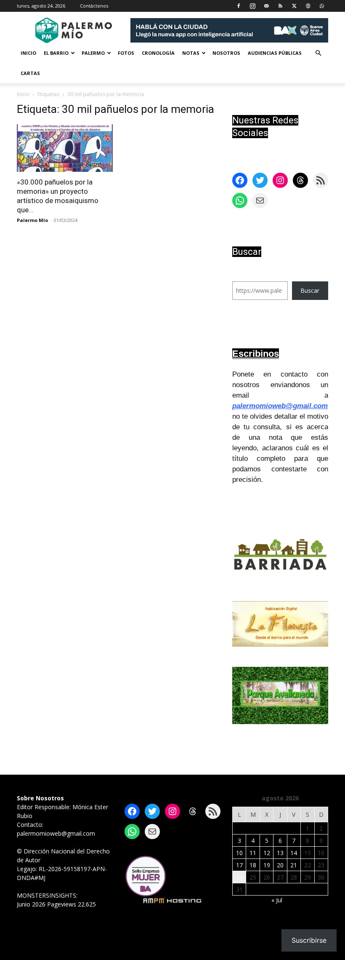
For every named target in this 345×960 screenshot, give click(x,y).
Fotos (126, 53)
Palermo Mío (32, 220)
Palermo (93, 53)
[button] (318, 53)
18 (252, 865)
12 (266, 853)
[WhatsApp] (322, 6)
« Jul (276, 900)
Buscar (309, 290)
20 (280, 865)
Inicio (28, 53)
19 (266, 865)
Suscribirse (309, 940)
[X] (294, 6)
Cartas (30, 73)
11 (252, 853)
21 (293, 865)
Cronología (158, 53)
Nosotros (226, 53)
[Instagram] (252, 6)
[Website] (308, 6)
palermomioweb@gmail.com (280, 406)
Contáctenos (94, 6)
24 (239, 877)
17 (239, 865)
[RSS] (280, 6)
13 (280, 853)
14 (293, 853)
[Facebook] (238, 6)
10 (239, 853)
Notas (190, 53)
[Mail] (266, 6)
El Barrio (56, 53)
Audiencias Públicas (275, 53)
